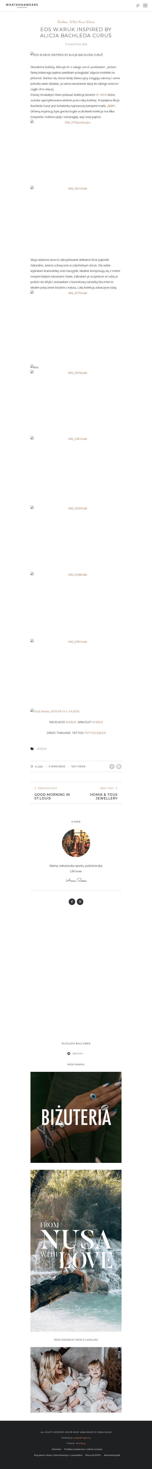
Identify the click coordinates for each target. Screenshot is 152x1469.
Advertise (56, 1449)
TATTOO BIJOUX (95, 733)
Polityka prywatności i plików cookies (83, 1449)
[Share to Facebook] (112, 766)
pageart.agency (82, 1438)
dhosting (80, 1443)
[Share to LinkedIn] (119, 766)
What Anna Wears (82, 22)
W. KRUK (102, 95)
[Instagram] (80, 901)
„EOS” (111, 106)
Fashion (63, 22)
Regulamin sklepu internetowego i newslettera (58, 1455)
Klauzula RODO (93, 1455)
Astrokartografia (112, 1455)
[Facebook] (72, 901)
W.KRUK (71, 722)
